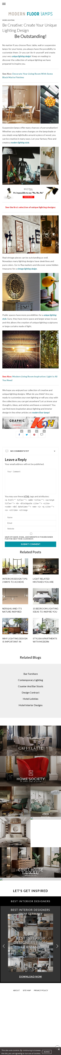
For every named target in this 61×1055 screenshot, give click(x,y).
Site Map (27, 990)
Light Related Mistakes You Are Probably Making (43, 581)
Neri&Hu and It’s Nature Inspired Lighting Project (13, 611)
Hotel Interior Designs (31, 705)
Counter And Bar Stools (30, 686)
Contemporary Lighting (30, 679)
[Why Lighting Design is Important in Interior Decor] (15, 626)
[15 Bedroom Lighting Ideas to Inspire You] (46, 596)
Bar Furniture (30, 673)
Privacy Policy (41, 990)
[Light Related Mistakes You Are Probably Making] (46, 566)
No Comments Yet (19, 451)
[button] (57, 946)
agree (47, 1052)
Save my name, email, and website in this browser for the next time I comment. (29, 538)
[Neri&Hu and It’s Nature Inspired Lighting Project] (15, 596)
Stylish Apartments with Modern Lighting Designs (45, 641)
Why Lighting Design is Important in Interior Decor (14, 641)
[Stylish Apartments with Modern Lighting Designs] (46, 626)
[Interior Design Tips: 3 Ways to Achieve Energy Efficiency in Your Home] (15, 566)
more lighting (8, 20)
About (16, 990)
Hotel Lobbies (30, 698)
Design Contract (30, 692)
